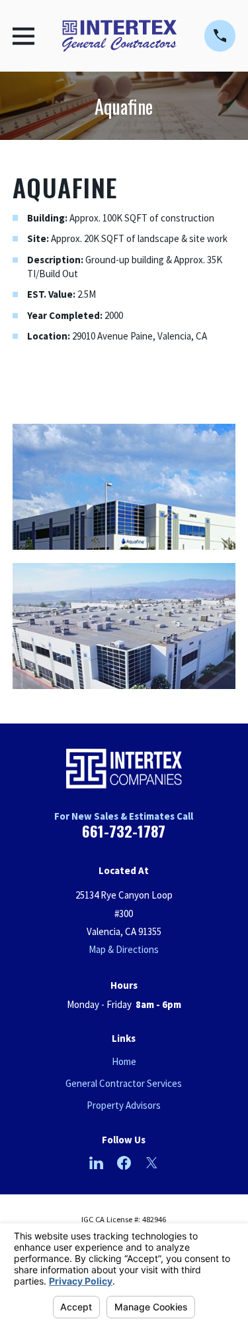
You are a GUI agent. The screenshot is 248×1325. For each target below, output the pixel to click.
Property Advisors (124, 1105)
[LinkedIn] (96, 1163)
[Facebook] (124, 1163)
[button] (124, 487)
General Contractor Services (123, 1083)
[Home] (119, 36)
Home (124, 1061)
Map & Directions (124, 949)
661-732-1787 (123, 831)
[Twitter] (152, 1163)
